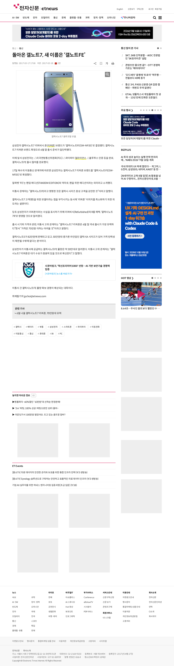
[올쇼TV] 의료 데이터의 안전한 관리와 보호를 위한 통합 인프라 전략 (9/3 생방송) (50, 472)
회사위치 (152, 616)
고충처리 (126, 621)
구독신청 (140, 9)
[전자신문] (36, 6)
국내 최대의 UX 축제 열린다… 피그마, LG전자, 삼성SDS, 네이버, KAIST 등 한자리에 (141, 169)
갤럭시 (18, 326)
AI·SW (15, 17)
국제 (33, 611)
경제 (63, 17)
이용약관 (126, 611)
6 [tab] (155, 110)
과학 (87, 17)
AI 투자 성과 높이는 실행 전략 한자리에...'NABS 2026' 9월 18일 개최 (139, 159)
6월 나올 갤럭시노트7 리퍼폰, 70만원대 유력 (39, 313)
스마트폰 (68, 326)
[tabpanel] (141, 76)
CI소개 (151, 611)
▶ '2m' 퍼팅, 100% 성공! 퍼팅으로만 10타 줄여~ (35, 408)
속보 (14, 597)
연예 (50, 597)
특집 (33, 626)
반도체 (26, 17)
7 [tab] (158, 110)
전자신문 (152, 597)
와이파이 (82, 326)
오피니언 (111, 17)
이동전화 (96, 326)
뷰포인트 (69, 611)
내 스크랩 (107, 617)
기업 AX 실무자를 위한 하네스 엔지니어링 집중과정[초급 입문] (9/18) (44, 485)
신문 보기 (107, 602)
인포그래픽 (70, 616)
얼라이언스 (80, 158)
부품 (42, 326)
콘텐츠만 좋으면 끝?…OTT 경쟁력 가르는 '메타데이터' (142, 67)
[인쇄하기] (112, 63)
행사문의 (126, 602)
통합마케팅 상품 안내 (131, 607)
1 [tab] (158, 48)
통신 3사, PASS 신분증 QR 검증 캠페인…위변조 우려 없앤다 (142, 86)
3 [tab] (146, 110)
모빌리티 (45, 17)
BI (53, 333)
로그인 (151, 9)
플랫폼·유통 (76, 17)
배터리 (30, 326)
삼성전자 (54, 326)
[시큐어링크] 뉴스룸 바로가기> (58, 273)
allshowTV (88, 602)
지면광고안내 (128, 597)
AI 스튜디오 (70, 602)
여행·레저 (52, 616)
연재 (33, 630)
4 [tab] (149, 110)
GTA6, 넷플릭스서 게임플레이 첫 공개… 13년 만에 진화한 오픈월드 (143, 96)
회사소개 (27, 650)
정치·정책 (98, 17)
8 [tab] (161, 110)
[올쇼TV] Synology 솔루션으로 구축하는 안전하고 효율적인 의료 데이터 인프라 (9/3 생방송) (55, 478)
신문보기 (131, 9)
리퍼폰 (51, 145)
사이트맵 (103, 641)
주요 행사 (127, 110)
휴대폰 (43, 333)
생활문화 (52, 611)
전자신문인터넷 (155, 602)
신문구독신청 (108, 597)
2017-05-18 (51, 63)
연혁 (151, 607)
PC (61, 333)
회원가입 (158, 9)
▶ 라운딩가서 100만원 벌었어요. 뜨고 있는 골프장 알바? (38, 414)
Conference (89, 597)
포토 (50, 602)
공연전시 (52, 607)
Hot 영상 (69, 607)
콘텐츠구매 (107, 607)
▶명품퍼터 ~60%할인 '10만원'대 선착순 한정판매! (36, 401)
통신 (55, 17)
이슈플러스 (70, 597)
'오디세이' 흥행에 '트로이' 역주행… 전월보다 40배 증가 (143, 76)
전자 (35, 17)
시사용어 (87, 607)
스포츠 (34, 621)
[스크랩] (101, 63)
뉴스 (14, 592)
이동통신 (19, 333)
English (120, 9)
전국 (33, 616)
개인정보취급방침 (130, 616)
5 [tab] (152, 110)
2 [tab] (161, 48)
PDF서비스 (88, 611)
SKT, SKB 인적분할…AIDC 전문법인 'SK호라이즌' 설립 (142, 57)
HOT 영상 (127, 278)
